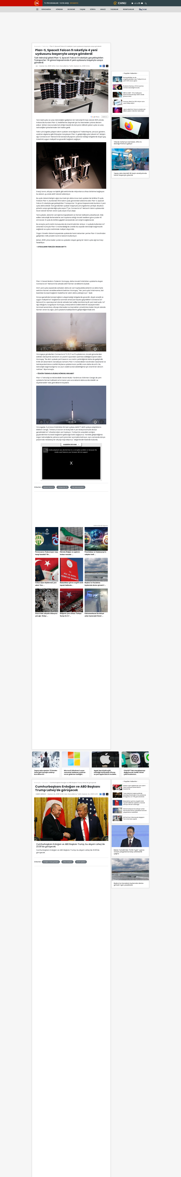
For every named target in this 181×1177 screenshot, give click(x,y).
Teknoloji (45, 46)
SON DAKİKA (46, 9)
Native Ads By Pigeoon (101, 525)
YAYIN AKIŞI (64, 3)
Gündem (45, 782)
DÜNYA (92, 9)
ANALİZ (103, 9)
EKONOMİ (71, 9)
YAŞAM (82, 9)
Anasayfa (37, 46)
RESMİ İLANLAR (128, 9)
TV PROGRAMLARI (51, 3)
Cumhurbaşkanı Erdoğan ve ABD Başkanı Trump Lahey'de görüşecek (73, 782)
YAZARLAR (114, 9)
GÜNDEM (59, 9)
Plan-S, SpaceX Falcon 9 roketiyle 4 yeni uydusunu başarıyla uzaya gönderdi (75, 46)
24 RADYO (74, 3)
